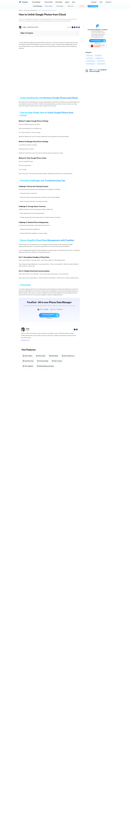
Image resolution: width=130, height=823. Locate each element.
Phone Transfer (89, 58)
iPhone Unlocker (49, 2)
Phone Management (90, 63)
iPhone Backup (54, 355)
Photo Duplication (29, 366)
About (73, 2)
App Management (99, 58)
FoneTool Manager (37, 6)
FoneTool (21, 10)
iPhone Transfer (41, 355)
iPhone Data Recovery (69, 355)
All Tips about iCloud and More (30, 10)
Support (67, 2)
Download (93, 2)
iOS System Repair (43, 361)
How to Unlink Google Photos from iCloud (47, 10)
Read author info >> (25, 340)
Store (101, 2)
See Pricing (82, 6)
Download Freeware (93, 6)
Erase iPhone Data (29, 361)
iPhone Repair (58, 2)
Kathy (25, 27)
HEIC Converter (58, 361)
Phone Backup (98, 55)
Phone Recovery (100, 61)
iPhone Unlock (89, 55)
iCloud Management (90, 61)
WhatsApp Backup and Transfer (46, 366)
